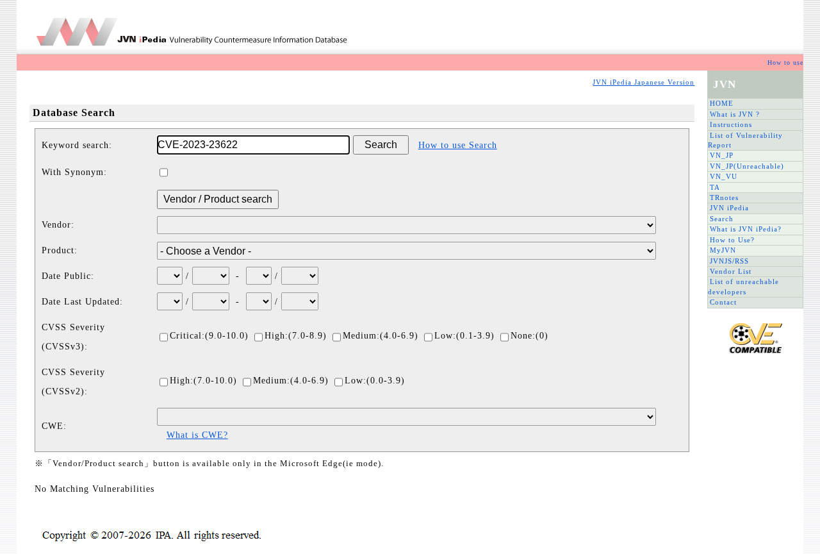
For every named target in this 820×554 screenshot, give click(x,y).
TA (715, 187)
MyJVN (723, 250)
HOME (722, 103)
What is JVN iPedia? (746, 229)
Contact (723, 302)
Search (722, 218)
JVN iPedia (729, 208)
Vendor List (730, 271)
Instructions (731, 124)
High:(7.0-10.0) (203, 380)
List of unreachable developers (743, 286)
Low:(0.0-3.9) (375, 380)
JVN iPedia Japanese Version (643, 82)
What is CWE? (197, 435)
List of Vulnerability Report (745, 140)
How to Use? (732, 240)
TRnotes (724, 197)
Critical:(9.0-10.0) (209, 335)
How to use (785, 62)
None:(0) (529, 335)
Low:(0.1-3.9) (464, 335)
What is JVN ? (735, 114)
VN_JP (722, 155)
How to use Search (457, 145)
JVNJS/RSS (729, 261)
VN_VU (723, 176)
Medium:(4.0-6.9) (380, 335)
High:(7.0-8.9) (296, 335)
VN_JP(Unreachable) (747, 166)
